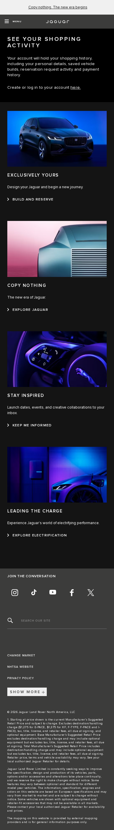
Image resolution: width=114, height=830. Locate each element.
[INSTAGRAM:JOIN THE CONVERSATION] (14, 592)
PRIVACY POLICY (20, 678)
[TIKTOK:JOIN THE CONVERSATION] (33, 592)
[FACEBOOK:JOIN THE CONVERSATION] (71, 592)
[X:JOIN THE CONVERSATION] (90, 592)
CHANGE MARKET (21, 655)
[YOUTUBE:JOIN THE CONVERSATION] (52, 592)
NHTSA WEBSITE (20, 667)
